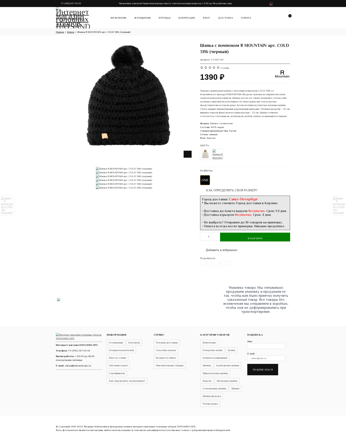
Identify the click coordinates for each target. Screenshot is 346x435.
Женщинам (142, 17)
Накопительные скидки (169, 365)
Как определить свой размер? (231, 190)
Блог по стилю (117, 357)
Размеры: (206, 170)
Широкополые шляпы (215, 373)
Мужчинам (118, 17)
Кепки (231, 350)
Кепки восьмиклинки (215, 357)
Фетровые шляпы (227, 380)
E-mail (250, 353)
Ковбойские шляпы (227, 365)
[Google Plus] (223, 263)
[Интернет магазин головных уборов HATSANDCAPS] (73, 17)
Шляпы (207, 365)
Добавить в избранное (219, 249)
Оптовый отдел (118, 365)
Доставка (225, 17)
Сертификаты (117, 373)
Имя (249, 341)
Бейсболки (209, 342)
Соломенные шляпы (214, 388)
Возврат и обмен (166, 357)
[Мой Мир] (229, 263)
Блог (206, 17)
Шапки (235, 388)
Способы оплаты (166, 350)
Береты (207, 380)
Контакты (134, 342)
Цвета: (204, 145)
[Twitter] (210, 263)
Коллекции (186, 17)
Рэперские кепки (212, 350)
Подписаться (263, 369)
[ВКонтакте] (203, 263)
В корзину (255, 238)
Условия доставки (167, 342)
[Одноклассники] (216, 263)
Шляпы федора (212, 396)
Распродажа (210, 403)
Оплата (246, 17)
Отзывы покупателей (121, 350)
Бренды (164, 17)
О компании (116, 342)
